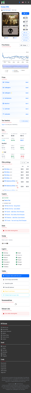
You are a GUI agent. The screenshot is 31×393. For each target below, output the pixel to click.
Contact (4, 339)
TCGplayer (24, 45)
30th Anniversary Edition (9, 181)
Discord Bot (5, 329)
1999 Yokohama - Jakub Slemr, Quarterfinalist (14, 217)
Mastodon (4, 352)
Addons (4, 333)
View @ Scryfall (9, 283)
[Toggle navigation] (28, 2)
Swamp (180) (5, 7)
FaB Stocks (3, 367)
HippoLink (3, 372)
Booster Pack (7, 200)
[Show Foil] (6, 71)
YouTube (4, 350)
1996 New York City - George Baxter (12, 206)
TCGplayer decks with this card (13, 276)
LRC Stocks (3, 365)
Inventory (26, 37)
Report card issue (9, 291)
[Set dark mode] (19, 2)
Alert (26, 32)
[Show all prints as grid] (28, 162)
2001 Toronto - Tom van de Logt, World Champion (15, 220)
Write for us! (5, 327)
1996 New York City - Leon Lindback (12, 209)
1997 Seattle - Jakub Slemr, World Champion (14, 211)
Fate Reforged (7, 10)
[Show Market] (22, 70)
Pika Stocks (3, 363)
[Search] (25, 2)
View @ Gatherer (9, 287)
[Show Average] (15, 70)
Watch (26, 35)
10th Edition (7, 169)
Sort (24, 162)
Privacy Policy (5, 335)
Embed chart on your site (12, 295)
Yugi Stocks (3, 368)
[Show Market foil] (16, 71)
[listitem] (3, 2)
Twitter (4, 348)
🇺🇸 (23, 2)
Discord (4, 346)
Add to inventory (25, 121)
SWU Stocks (3, 370)
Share (26, 40)
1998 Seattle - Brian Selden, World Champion (14, 214)
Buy (26, 13)
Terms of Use (5, 337)
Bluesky (4, 354)
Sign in (3, 124)
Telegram (4, 356)
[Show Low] (6, 70)
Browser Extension (6, 331)
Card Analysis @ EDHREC (11, 279)
